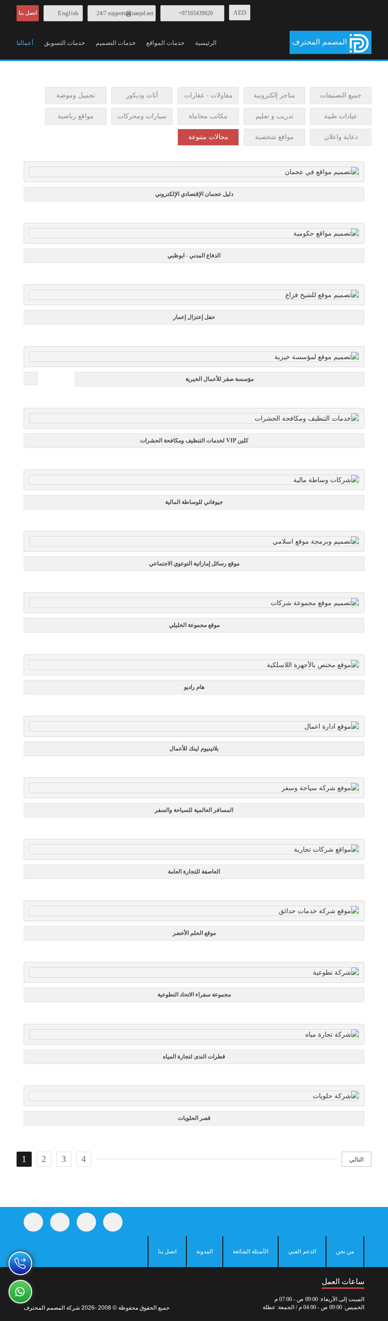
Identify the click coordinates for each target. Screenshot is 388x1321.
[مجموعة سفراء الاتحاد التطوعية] (192, 975)
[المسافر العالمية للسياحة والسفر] (192, 790)
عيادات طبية (340, 116)
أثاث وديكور (142, 95)
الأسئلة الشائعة (250, 1251)
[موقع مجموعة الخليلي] (192, 606)
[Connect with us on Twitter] (60, 1222)
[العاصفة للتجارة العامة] (192, 852)
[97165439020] (20, 1263)
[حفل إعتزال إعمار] (192, 298)
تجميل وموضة (75, 95)
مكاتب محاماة (208, 116)
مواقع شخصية (274, 137)
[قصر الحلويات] (192, 1098)
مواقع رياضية (76, 116)
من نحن (345, 1251)
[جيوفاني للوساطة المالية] (192, 483)
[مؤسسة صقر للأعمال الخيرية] (192, 359)
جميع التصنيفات (341, 95)
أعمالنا (25, 42)
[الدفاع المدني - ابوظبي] (192, 236)
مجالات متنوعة (208, 137)
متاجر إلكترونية (274, 95)
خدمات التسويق (64, 42)
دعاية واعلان (341, 137)
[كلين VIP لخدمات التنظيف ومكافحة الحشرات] (192, 421)
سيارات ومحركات (142, 116)
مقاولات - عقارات (208, 95)
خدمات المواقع (165, 42)
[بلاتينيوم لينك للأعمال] (192, 729)
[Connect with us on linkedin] (113, 1222)
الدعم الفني (302, 1251)
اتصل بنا (27, 12)
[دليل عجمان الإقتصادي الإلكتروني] (192, 175)
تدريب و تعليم (274, 116)
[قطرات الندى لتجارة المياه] (192, 1037)
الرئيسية (206, 42)
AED (239, 12)
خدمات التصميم (116, 42)
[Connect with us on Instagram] (86, 1222)
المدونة (204, 1251)
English (68, 13)
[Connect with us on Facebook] (33, 1222)
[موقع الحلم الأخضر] (192, 914)
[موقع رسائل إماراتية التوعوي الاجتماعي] (192, 544)
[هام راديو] (192, 667)
